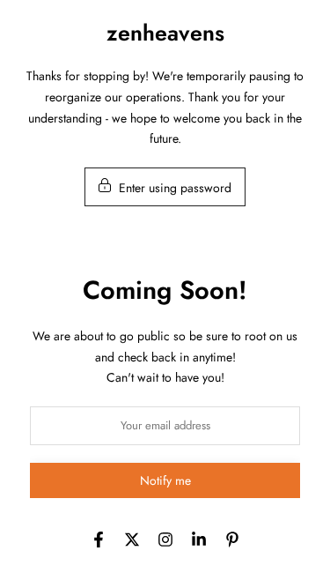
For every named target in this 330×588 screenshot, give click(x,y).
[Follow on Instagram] (165, 539)
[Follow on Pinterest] (232, 539)
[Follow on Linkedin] (199, 539)
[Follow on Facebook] (98, 539)
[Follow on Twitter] (132, 539)
